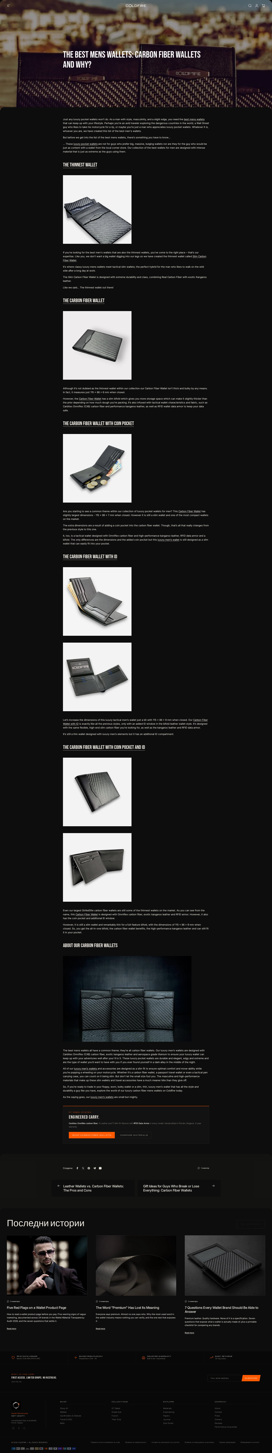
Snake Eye (116, 1412)
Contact (218, 1412)
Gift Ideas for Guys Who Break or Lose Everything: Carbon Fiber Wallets (171, 1188)
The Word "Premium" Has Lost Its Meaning (127, 1308)
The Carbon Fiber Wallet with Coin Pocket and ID (104, 747)
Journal (166, 1419)
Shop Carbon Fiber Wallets (91, 1135)
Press (217, 1416)
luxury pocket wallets (86, 143)
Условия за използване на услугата (165, 1442)
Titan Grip (116, 1419)
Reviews (218, 1423)
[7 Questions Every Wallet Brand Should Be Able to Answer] (225, 1265)
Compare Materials (134, 1135)
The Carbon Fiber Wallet (84, 301)
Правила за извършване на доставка (199, 1442)
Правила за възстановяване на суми (105, 1442)
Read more (11, 1328)
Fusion (115, 1416)
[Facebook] (19, 1428)
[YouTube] (24, 1428)
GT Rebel (116, 1408)
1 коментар (205, 1168)
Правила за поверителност (135, 1442)
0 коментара (15, 1301)
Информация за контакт (250, 1442)
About (217, 1408)
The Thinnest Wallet (80, 165)
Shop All (64, 1408)
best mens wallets (194, 119)
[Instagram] (13, 1428)
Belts (62, 1423)
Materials (167, 1408)
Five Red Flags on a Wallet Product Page (36, 1308)
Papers (166, 1416)
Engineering (168, 1412)
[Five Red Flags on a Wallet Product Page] (47, 1265)
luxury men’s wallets (86, 1068)
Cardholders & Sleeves (70, 1416)
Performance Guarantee (226, 1427)
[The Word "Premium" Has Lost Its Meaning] (136, 1265)
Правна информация (227, 1442)
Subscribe (251, 1378)
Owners (218, 1419)
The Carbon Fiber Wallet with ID (90, 557)
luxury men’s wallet (168, 539)
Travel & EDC (66, 1419)
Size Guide (168, 1423)
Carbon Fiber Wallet (90, 398)
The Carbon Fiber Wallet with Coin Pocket (98, 424)
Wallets (63, 1412)
